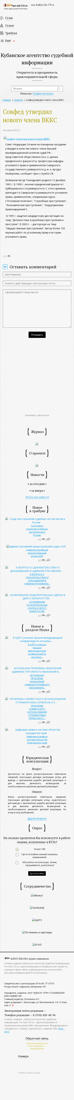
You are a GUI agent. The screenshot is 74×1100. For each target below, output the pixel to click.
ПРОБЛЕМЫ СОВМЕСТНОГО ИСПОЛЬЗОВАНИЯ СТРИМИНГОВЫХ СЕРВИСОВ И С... (37, 712)
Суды (9, 18)
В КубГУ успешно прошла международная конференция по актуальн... (37, 651)
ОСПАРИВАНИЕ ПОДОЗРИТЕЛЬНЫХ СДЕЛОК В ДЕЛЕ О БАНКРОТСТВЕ (37, 606)
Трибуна (11, 33)
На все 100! (39, 849)
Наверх (23, 1056)
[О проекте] (37, 465)
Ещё (8, 40)
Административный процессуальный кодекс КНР (37, 553)
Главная (7, 100)
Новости (18, 100)
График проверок (43, 93)
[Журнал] (37, 443)
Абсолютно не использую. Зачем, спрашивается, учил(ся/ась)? (39, 864)
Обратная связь (37, 1038)
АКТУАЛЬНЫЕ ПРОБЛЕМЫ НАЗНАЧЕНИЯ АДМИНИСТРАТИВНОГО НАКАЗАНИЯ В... (37, 681)
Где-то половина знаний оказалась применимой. (40, 856)
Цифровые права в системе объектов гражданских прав (37, 739)
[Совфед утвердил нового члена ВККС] (27, 138)
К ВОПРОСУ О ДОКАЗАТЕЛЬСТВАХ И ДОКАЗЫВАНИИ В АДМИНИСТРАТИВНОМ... (37, 579)
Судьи (9, 25)
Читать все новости (37, 497)
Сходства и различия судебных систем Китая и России (37, 530)
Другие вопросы (37, 818)
